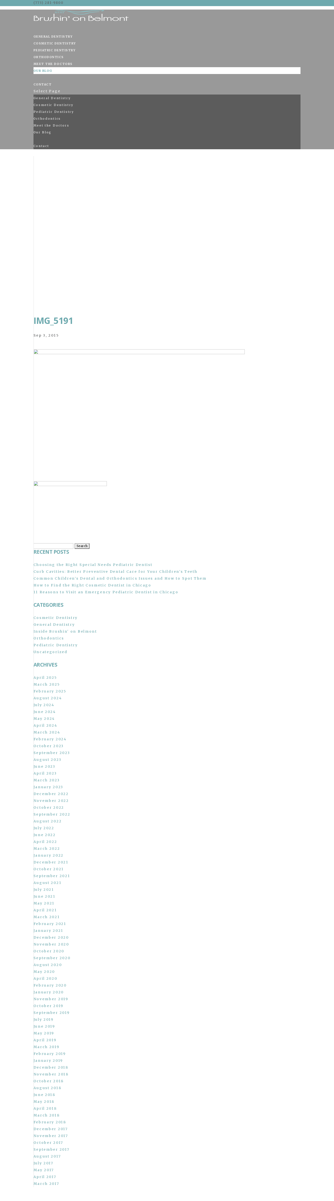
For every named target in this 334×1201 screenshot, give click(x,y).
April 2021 (45, 910)
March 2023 (46, 780)
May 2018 (44, 1101)
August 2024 (47, 698)
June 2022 (44, 835)
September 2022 (51, 814)
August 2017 (47, 1156)
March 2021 (46, 917)
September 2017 (51, 1149)
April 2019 (45, 1040)
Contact (42, 84)
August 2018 (47, 1088)
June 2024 (44, 712)
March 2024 (46, 732)
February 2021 (49, 924)
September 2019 (51, 1012)
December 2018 (50, 1067)
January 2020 (48, 992)
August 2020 (47, 965)
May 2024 (44, 718)
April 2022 (45, 842)
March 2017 (46, 1183)
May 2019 (44, 1033)
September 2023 (51, 753)
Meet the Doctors (53, 64)
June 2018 (44, 1095)
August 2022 (47, 821)
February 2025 (50, 691)
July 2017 (43, 1163)
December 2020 (51, 937)
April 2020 (45, 978)
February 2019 (49, 1054)
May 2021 (44, 903)
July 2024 (44, 705)
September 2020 (52, 958)
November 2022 (51, 800)
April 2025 (45, 677)
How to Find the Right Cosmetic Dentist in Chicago (92, 585)
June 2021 (44, 896)
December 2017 (50, 1129)
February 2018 (49, 1122)
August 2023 (47, 759)
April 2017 (44, 1177)
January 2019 (48, 1060)
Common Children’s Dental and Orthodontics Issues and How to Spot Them (120, 578)
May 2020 (44, 971)
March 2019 (46, 1047)
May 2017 (43, 1170)
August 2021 (47, 883)
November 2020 (51, 944)
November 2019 (50, 999)
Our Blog (42, 71)
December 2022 (51, 794)
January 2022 (48, 855)
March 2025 (46, 684)
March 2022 (46, 848)
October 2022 (48, 807)
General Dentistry (53, 36)
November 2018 (51, 1074)
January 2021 (48, 930)
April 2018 (45, 1108)
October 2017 (48, 1142)
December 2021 (50, 862)
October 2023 (48, 746)
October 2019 (48, 1006)
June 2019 (44, 1026)
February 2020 (50, 985)
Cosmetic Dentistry (54, 43)
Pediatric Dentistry (54, 50)
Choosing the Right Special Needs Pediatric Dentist (93, 565)
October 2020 (48, 951)
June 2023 (44, 766)
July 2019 (43, 1019)
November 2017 (50, 1136)
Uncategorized (50, 652)
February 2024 (50, 739)
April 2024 (45, 725)
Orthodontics (48, 57)
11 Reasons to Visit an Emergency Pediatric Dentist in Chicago (105, 592)
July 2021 (43, 889)
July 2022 (43, 828)
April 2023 (45, 773)
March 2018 (46, 1115)
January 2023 (48, 787)
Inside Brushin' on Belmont (65, 631)
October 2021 (48, 869)
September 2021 (51, 876)
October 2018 (48, 1081)
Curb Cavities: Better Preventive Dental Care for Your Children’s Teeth (115, 571)
